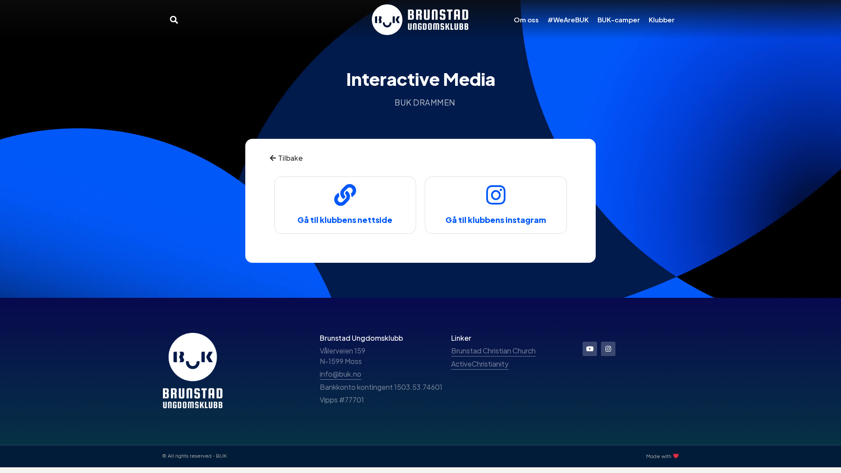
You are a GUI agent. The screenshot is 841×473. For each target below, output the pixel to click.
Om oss (526, 19)
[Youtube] (590, 349)
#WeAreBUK (568, 19)
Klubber (662, 19)
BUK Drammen (425, 102)
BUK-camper (618, 19)
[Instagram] (608, 349)
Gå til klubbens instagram (495, 220)
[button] (173, 19)
